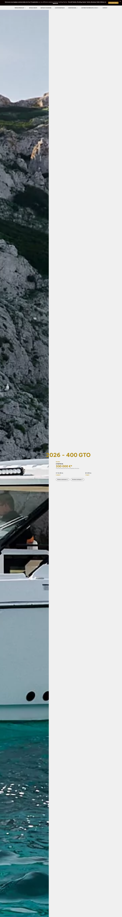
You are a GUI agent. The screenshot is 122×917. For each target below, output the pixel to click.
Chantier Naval (72, 7)
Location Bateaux (60, 7)
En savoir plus (113, 2)
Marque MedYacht (19, 7)
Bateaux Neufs (33, 7)
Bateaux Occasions (46, 7)
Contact (105, 7)
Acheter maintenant (62, 479)
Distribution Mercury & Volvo (89, 7)
